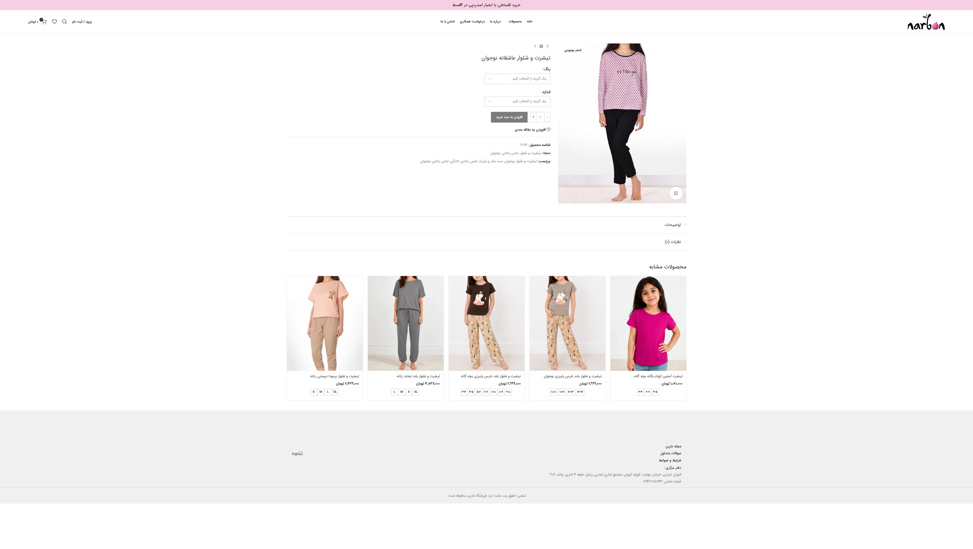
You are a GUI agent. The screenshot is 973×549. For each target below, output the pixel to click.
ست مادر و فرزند (491, 161)
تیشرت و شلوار (530, 153)
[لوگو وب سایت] (926, 21)
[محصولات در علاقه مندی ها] (54, 22)
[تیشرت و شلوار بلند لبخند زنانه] (406, 323)
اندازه (546, 92)
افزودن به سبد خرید (509, 117)
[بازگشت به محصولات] (541, 46)
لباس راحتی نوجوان (504, 153)
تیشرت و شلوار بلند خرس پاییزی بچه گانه (491, 376)
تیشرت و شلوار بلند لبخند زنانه (418, 376)
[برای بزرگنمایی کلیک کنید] (676, 193)
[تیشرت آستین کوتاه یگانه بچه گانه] (648, 323)
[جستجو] (65, 22)
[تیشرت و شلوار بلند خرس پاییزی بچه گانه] (487, 323)
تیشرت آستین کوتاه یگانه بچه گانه (658, 376)
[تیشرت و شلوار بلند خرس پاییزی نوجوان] (567, 323)
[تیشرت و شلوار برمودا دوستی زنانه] (325, 323)
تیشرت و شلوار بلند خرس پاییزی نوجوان (573, 376)
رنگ (547, 69)
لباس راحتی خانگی (463, 161)
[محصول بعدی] (535, 46)
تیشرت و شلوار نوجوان (521, 161)
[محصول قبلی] (547, 46)
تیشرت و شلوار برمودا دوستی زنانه (334, 376)
